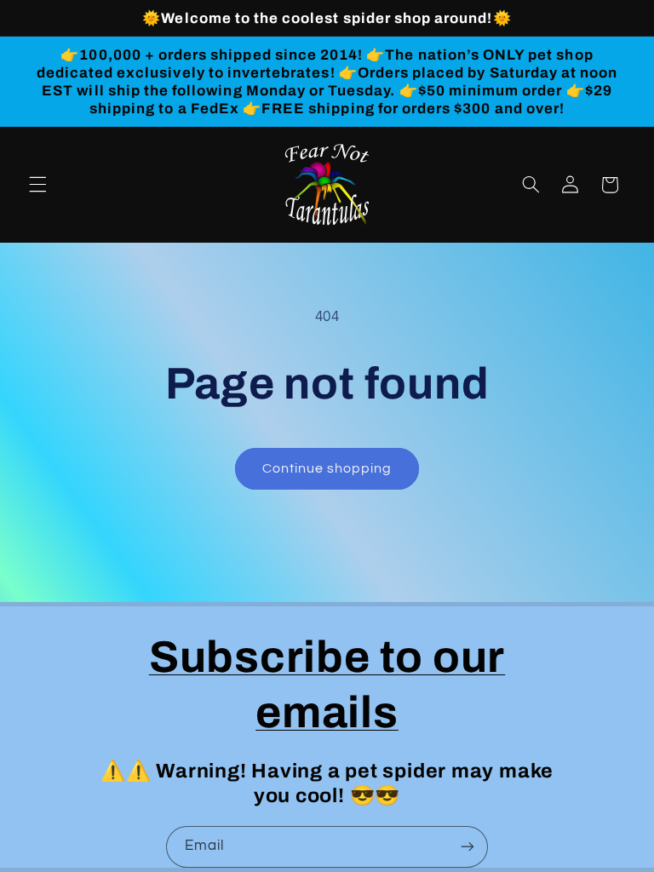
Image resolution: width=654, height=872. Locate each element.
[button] (37, 184)
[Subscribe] (467, 847)
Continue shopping (327, 468)
